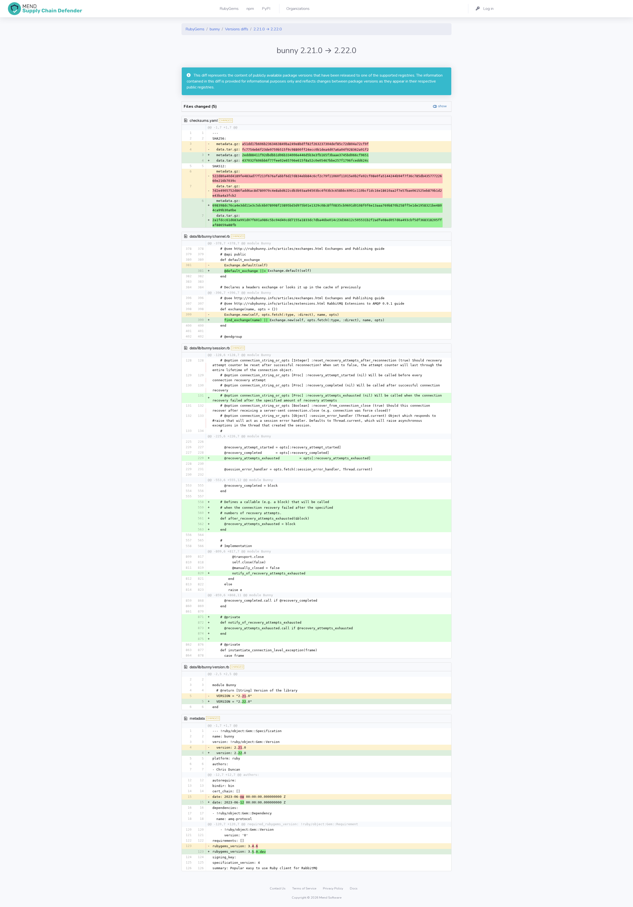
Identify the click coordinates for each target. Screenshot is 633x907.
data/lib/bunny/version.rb (209, 666)
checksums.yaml (204, 120)
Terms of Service (304, 888)
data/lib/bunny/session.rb (210, 347)
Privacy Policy (333, 888)
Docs (354, 888)
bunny (215, 29)
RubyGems (194, 29)
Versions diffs (236, 29)
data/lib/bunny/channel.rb (210, 236)
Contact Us (278, 888)
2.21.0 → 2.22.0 (267, 29)
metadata (197, 718)
